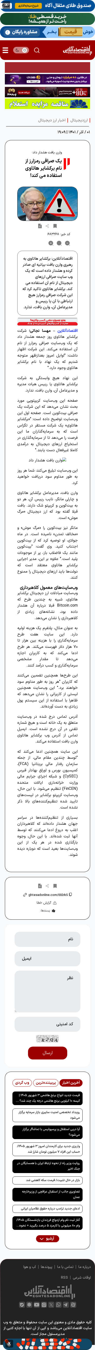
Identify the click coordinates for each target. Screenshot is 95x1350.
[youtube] (37, 1305)
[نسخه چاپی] (40, 226)
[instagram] (44, 1305)
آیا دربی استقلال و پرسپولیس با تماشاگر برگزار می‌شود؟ (51, 1132)
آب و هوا (29, 1267)
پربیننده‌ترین (46, 1083)
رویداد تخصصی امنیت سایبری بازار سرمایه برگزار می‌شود (49, 1115)
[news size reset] (59, 243)
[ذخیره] (55, 226)
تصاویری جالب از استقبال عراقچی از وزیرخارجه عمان (51, 1194)
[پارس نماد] (47, 104)
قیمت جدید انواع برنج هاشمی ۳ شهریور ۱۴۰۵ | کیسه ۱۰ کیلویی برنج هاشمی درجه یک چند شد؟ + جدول (48, 1099)
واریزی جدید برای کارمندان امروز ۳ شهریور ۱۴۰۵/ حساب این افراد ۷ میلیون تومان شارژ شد (48, 1149)
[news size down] (67, 243)
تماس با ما (65, 1267)
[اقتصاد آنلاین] (77, 50)
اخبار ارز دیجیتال (52, 120)
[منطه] (47, 92)
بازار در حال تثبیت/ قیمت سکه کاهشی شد (53, 1180)
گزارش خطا (44, 902)
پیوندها (46, 1267)
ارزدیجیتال (79, 120)
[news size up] (51, 243)
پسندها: (45, 910)
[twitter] (51, 1305)
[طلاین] (47, 79)
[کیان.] (47, 32)
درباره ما (84, 1267)
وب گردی (22, 1083)
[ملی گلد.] (47, 19)
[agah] (47, 6)
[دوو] (47, 67)
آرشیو (49, 1239)
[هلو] (47, 321)
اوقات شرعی (82, 1278)
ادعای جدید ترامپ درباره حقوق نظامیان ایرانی (50, 1208)
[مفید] (47, 1344)
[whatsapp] (59, 1305)
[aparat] (73, 1305)
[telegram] (66, 1305)
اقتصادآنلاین (67, 331)
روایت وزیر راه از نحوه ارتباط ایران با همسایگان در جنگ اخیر (48, 1166)
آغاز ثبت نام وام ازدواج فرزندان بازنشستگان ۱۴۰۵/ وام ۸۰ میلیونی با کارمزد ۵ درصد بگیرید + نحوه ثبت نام (48, 1224)
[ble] (22, 1305)
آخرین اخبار (71, 1083)
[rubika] (29, 1305)
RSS (64, 1278)
